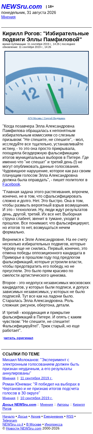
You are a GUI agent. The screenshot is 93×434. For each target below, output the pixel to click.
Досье (23, 416)
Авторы (63, 404)
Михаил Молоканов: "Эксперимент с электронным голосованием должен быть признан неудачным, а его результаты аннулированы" (40, 366)
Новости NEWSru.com (23, 428)
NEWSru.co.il (12, 424)
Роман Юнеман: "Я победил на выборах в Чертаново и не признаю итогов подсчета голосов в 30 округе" (41, 388)
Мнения (8, 17)
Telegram (9, 420)
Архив (35, 416)
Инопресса (53, 424)
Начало (8, 416)
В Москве (33, 424)
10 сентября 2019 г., (36, 398)
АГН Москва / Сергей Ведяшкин (46, 118)
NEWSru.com (21, 6)
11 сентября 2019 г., (36, 378)
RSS (69, 416)
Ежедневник (53, 416)
